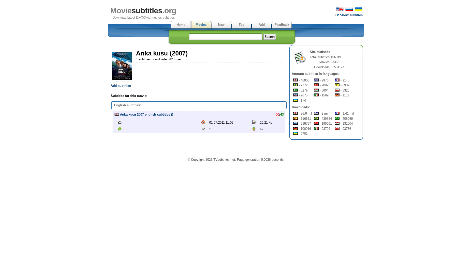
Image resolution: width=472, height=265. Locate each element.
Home (181, 24)
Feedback (282, 24)
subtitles (143, 10)
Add (262, 24)
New (221, 24)
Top (241, 24)
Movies (201, 24)
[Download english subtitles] (117, 114)
